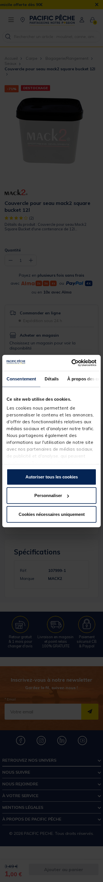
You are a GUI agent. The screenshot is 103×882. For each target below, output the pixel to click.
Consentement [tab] (21, 378)
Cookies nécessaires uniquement (52, 514)
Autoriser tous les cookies (51, 476)
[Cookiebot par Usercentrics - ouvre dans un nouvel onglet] (72, 363)
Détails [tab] (52, 378)
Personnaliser (48, 495)
